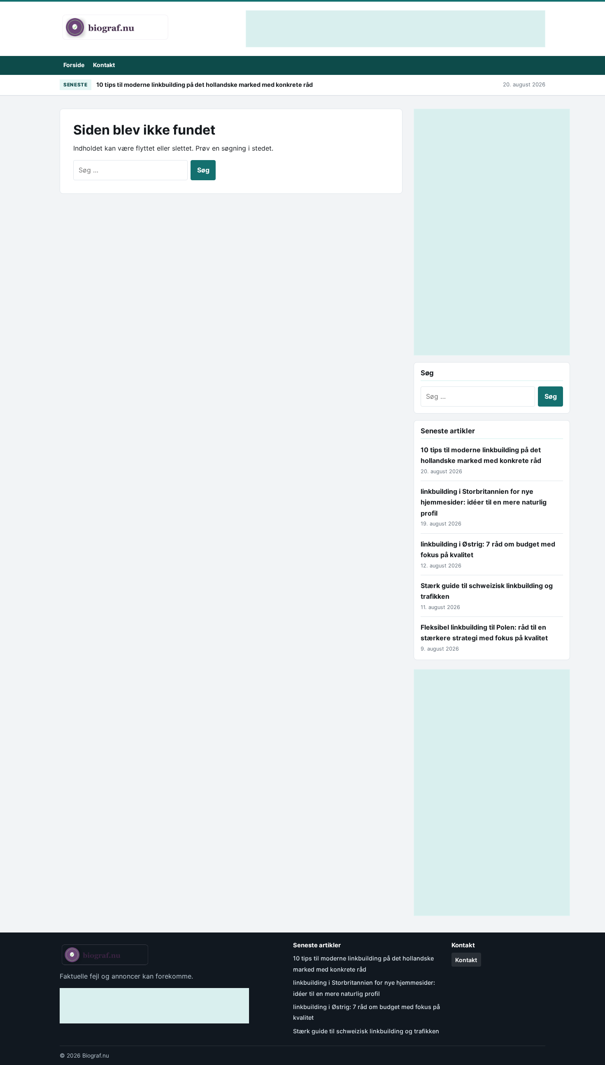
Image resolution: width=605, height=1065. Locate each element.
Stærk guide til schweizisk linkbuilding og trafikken (366, 1031)
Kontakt (104, 64)
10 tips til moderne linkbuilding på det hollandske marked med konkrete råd (204, 84)
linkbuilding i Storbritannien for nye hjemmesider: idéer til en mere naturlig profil (484, 502)
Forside (73, 64)
